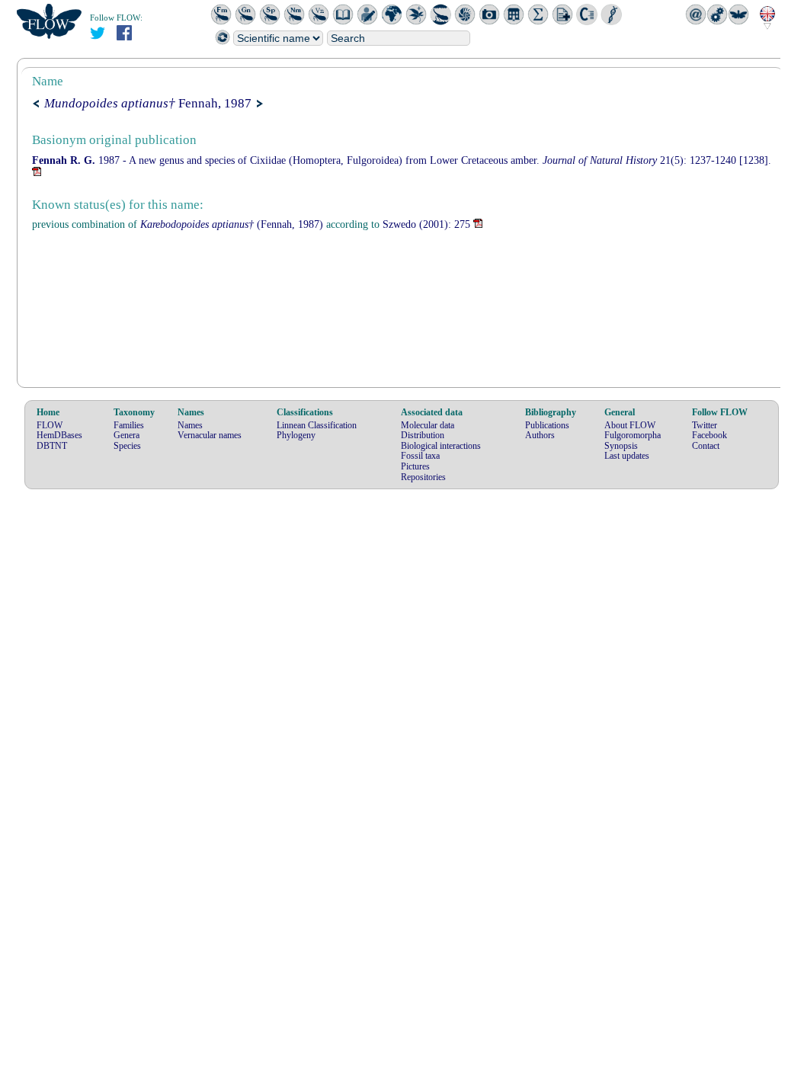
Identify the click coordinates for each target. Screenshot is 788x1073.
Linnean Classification (317, 425)
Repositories (423, 477)
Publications (547, 425)
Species (127, 445)
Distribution (422, 435)
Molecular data (427, 425)
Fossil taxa (420, 455)
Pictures (415, 466)
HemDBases (59, 435)
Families (129, 425)
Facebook (709, 435)
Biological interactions (441, 445)
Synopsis (621, 445)
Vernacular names (210, 435)
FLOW (49, 425)
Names (190, 425)
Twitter (704, 425)
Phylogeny (296, 435)
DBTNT (52, 445)
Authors (540, 435)
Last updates (626, 455)
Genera (126, 435)
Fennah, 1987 (147, 103)
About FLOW (629, 425)
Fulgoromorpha (632, 435)
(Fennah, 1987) (231, 224)
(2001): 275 (426, 224)
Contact (705, 445)
